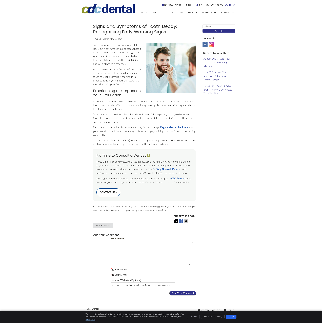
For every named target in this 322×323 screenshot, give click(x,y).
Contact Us (227, 12)
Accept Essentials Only (213, 317)
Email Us (230, 310)
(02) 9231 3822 (214, 5)
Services (192, 12)
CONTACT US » (108, 192)
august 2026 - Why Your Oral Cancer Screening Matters (217, 62)
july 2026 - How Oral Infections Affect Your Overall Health (215, 76)
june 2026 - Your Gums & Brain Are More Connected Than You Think (218, 89)
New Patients (209, 12)
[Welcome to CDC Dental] (108, 12)
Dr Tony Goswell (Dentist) (167, 169)
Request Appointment (210, 310)
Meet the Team (175, 12)
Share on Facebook (181, 221)
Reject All (193, 317)
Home (144, 12)
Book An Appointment (177, 5)
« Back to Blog (103, 225)
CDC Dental (178, 178)
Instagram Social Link (211, 44)
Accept (231, 317)
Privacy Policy (91, 319)
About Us (158, 12)
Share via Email (186, 221)
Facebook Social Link (205, 44)
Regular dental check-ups (174, 127)
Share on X (176, 221)
